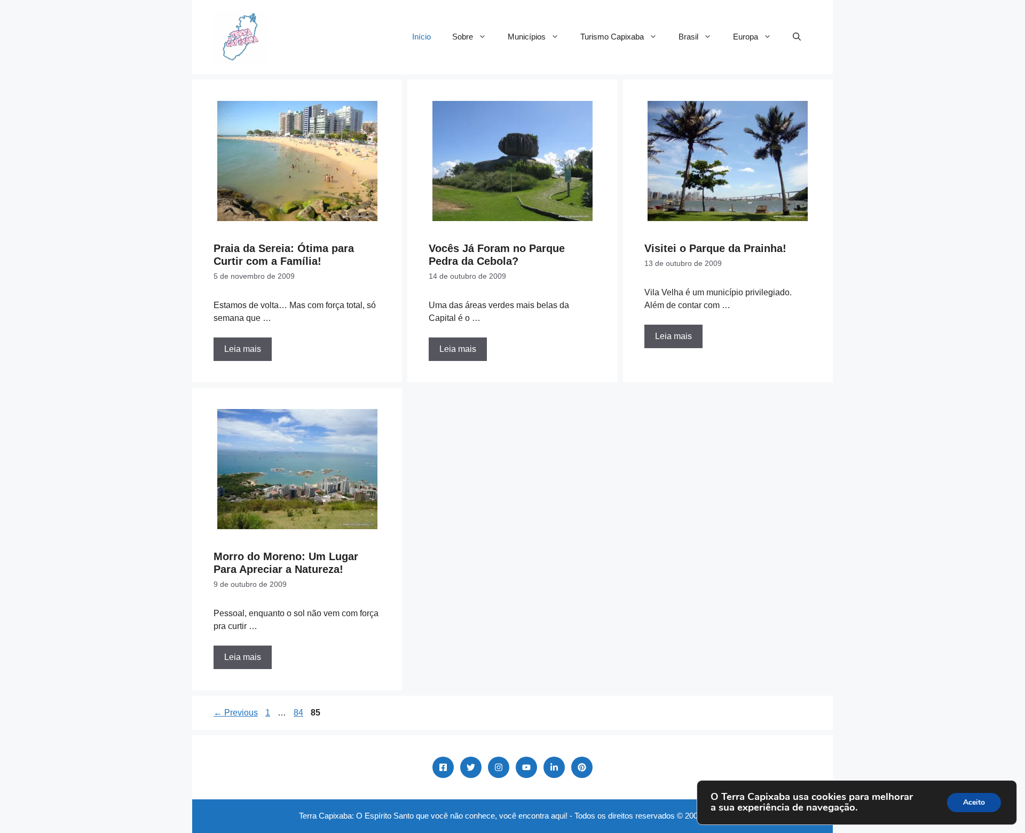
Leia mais (242, 348)
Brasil (688, 36)
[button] (796, 37)
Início (421, 36)
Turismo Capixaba (612, 36)
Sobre (462, 36)
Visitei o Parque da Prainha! (715, 248)
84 (299, 712)
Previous (236, 712)
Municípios (527, 36)
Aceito (974, 802)
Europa (745, 36)
